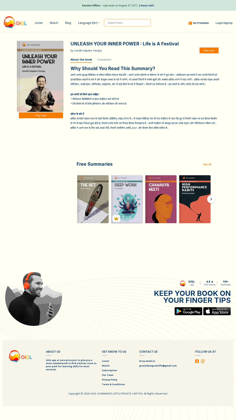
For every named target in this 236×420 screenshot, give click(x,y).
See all (207, 164)
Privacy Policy (109, 379)
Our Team (107, 374)
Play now (41, 115)
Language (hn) (87, 23)
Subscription (109, 370)
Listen (39, 23)
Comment (104, 59)
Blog (68, 23)
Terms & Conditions (113, 384)
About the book (81, 59)
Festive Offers (91, 5)
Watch (54, 23)
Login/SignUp (224, 23)
